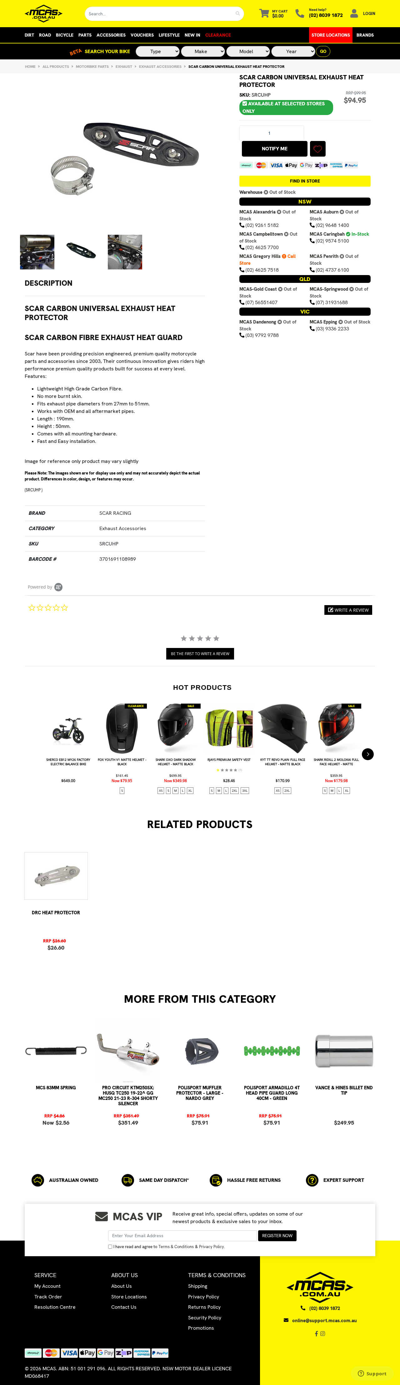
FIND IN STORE (305, 181)
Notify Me (275, 148)
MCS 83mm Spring (56, 1088)
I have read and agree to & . (169, 1246)
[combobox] (158, 14)
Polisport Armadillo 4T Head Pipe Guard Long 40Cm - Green (272, 1093)
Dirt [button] (29, 35)
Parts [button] (85, 35)
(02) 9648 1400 (332, 225)
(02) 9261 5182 (262, 225)
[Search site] (238, 14)
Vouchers (142, 35)
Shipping (197, 1286)
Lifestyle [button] (169, 35)
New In (192, 35)
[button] (318, 149)
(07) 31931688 (332, 302)
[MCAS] (50, 14)
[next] (368, 754)
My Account (47, 1286)
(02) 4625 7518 (262, 270)
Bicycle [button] (64, 35)
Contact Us (124, 1307)
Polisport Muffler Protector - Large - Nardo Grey (199, 1093)
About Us (121, 1286)
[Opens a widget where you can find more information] (372, 1374)
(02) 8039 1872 (326, 15)
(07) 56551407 (262, 302)
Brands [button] (365, 35)
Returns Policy (204, 1307)
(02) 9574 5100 (332, 241)
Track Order (48, 1296)
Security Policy (204, 1317)
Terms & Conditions (176, 1246)
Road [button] (45, 35)
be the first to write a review (200, 653)
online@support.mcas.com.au (324, 1320)
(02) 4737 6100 (332, 270)
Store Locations (331, 35)
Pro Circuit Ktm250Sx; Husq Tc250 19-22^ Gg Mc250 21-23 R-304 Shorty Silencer (128, 1096)
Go (323, 51)
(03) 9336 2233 (332, 328)
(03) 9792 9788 (262, 335)
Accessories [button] (111, 35)
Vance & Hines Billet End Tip (344, 1090)
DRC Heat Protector (56, 913)
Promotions (201, 1328)
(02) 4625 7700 (262, 247)
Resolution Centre (55, 1307)
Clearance (218, 35)
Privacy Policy (211, 1246)
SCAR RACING (115, 513)
